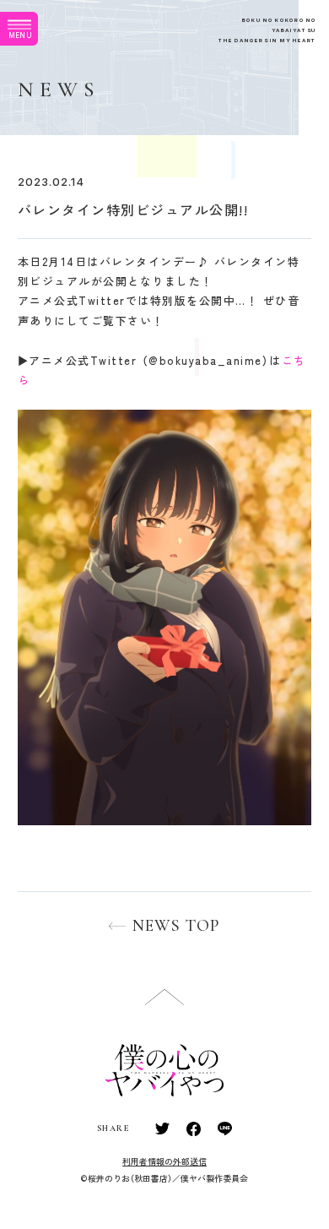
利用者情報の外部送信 (164, 1161)
